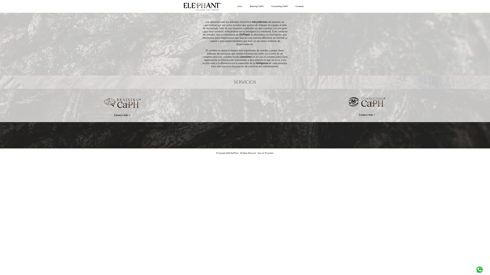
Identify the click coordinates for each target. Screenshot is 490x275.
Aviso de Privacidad (266, 153)
